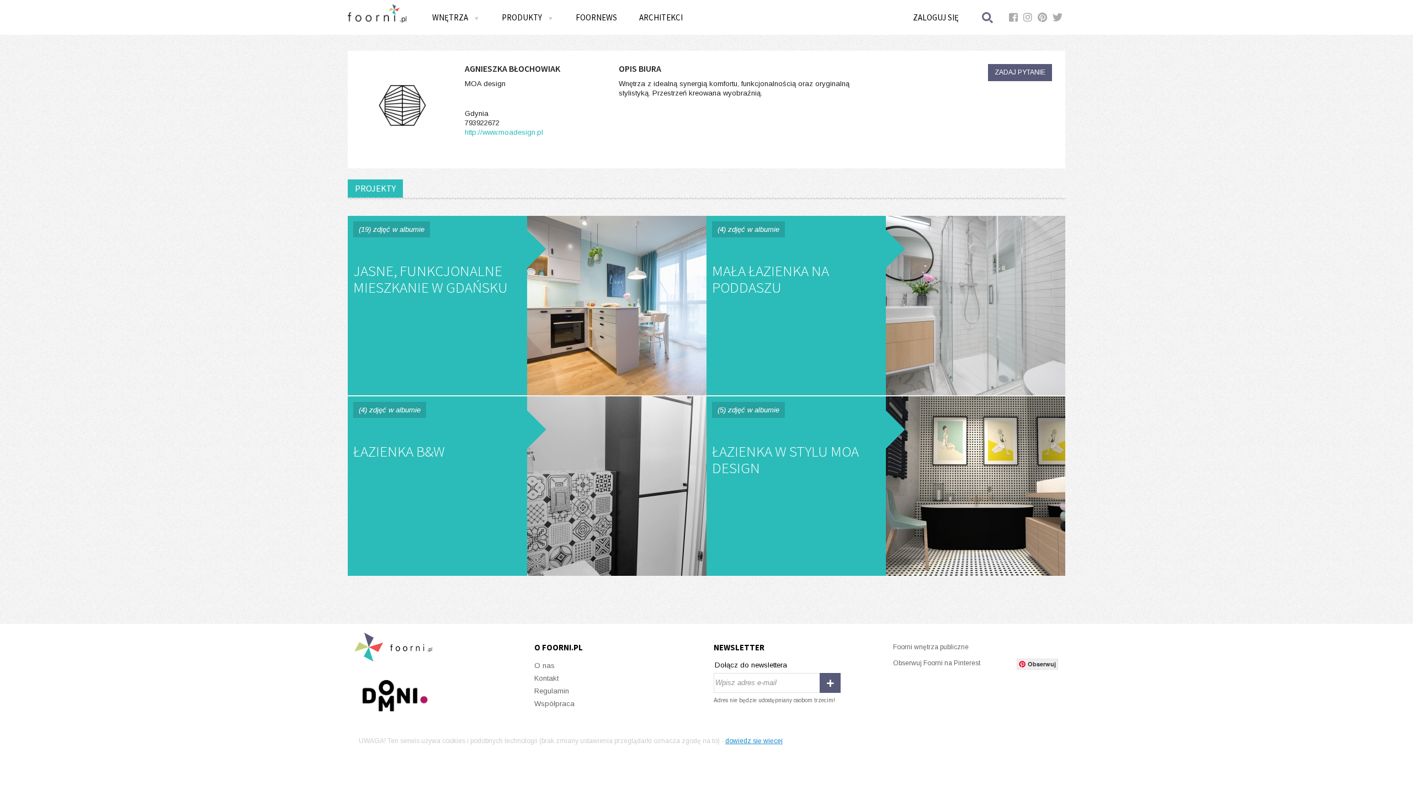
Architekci (661, 17)
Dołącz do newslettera (751, 665)
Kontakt (546, 678)
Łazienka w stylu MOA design (885, 486)
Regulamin (551, 691)
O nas (544, 665)
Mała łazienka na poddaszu (885, 305)
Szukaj (988, 17)
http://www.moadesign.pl (504, 132)
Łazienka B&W (527, 486)
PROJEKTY (375, 188)
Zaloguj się (936, 17)
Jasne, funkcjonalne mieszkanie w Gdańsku (527, 305)
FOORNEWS (596, 17)
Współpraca (554, 703)
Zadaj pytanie (1020, 72)
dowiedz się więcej (754, 741)
